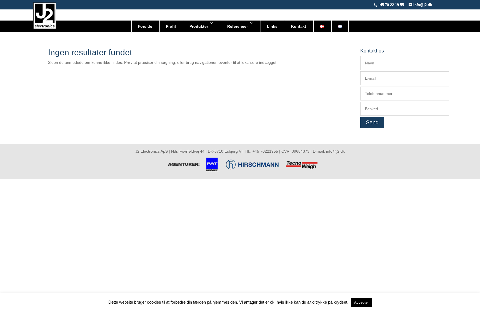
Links (272, 26)
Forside (145, 26)
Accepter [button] (361, 302)
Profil (171, 26)
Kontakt (298, 26)
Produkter (198, 26)
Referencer (237, 26)
